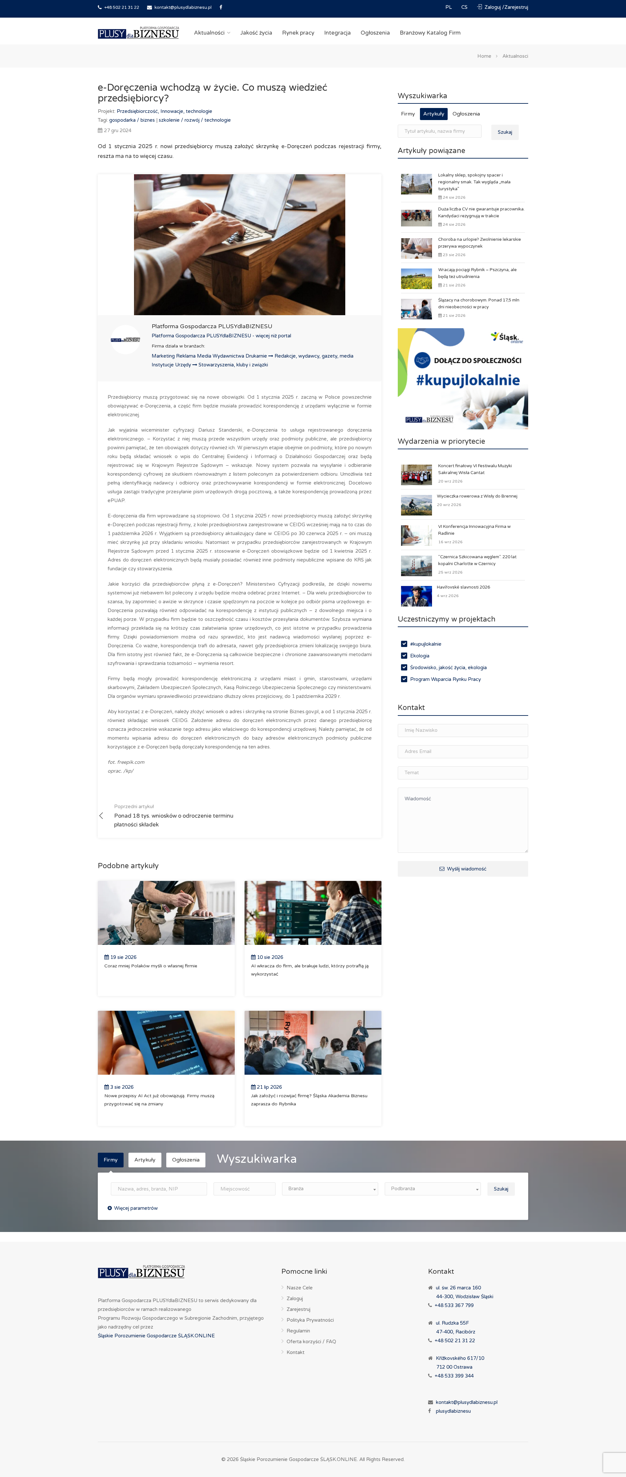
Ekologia (419, 656)
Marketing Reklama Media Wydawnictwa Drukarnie (210, 356)
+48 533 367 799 (454, 1305)
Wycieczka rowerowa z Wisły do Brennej (477, 496)
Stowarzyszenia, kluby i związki (233, 365)
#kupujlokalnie (425, 644)
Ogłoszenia (375, 32)
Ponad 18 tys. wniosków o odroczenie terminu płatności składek (173, 816)
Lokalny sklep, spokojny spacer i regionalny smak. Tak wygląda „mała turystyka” (474, 182)
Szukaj (505, 132)
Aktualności (209, 32)
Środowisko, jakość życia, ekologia (448, 667)
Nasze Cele (300, 1288)
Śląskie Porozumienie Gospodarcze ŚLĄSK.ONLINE (156, 1336)
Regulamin (298, 1331)
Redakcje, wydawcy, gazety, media (314, 356)
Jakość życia (256, 32)
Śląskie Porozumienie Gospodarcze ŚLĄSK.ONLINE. (299, 1459)
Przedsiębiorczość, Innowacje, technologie (164, 111)
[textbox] (330, 1189)
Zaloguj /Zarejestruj (505, 7)
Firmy (408, 114)
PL (449, 7)
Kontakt (296, 1352)
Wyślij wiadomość (466, 869)
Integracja (337, 32)
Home (484, 56)
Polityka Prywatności (310, 1320)
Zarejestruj (298, 1309)
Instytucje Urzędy (172, 365)
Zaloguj (295, 1298)
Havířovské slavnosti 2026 (463, 587)
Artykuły (433, 114)
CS (465, 7)
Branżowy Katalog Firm (430, 32)
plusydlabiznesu (453, 1411)
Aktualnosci (515, 56)
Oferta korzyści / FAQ (311, 1342)
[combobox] (330, 1188)
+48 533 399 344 (454, 1376)
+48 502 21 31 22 (121, 7)
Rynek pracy (298, 32)
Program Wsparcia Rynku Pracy (445, 679)
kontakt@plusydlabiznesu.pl (183, 7)
